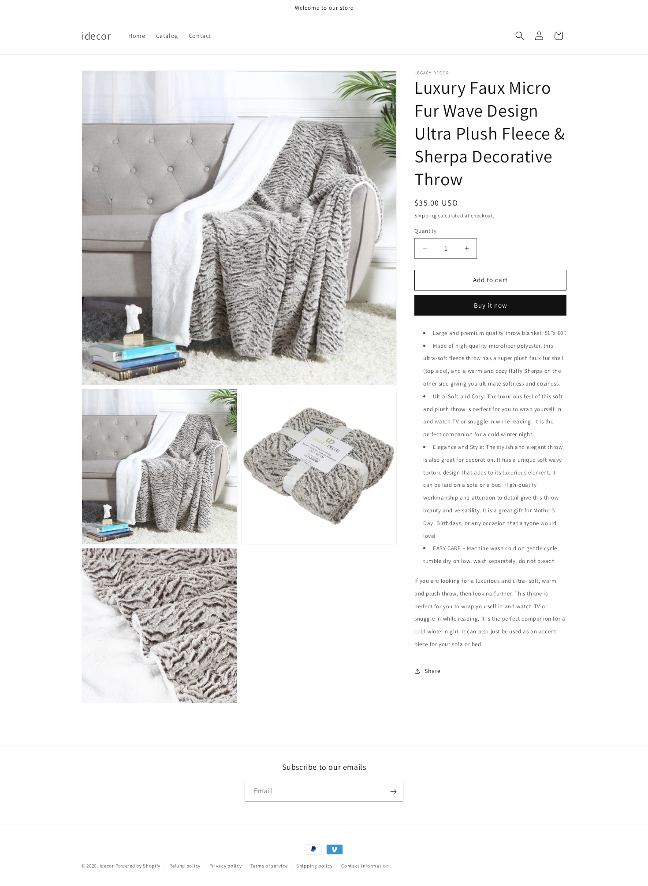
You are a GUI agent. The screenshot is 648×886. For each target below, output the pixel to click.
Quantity (425, 231)
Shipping (425, 215)
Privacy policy (225, 865)
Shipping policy (314, 865)
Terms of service (268, 865)
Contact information (365, 865)
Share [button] (433, 671)
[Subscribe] (393, 791)
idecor (107, 866)
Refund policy (185, 865)
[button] (519, 35)
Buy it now (490, 305)
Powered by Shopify (138, 866)
